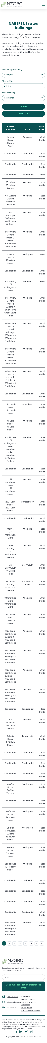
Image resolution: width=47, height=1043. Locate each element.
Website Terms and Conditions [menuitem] (28, 1003)
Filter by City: (7, 81)
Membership (11, 1007)
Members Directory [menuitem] (28, 999)
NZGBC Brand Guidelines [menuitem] (30, 1011)
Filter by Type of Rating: (12, 69)
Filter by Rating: (8, 92)
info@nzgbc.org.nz (14, 1002)
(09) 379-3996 (12, 997)
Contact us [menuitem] (25, 996)
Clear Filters (24, 113)
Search (23, 106)
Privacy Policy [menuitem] (26, 1008)
